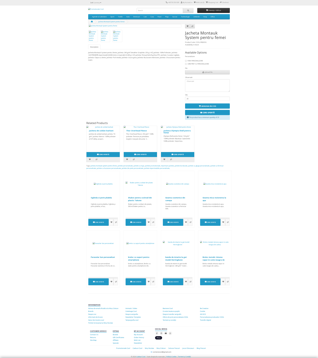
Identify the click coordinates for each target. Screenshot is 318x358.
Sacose (174, 17)
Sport (112, 17)
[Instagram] (161, 333)
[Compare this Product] (192, 26)
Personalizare (190, 56)
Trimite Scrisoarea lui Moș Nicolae (100, 323)
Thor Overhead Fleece (136, 130)
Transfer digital (205, 320)
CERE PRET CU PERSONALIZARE (198, 64)
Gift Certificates (118, 337)
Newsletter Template (133, 317)
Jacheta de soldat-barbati (101, 130)
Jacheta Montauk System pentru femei (111, 22)
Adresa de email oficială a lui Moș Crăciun (103, 308)
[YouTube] (166, 333)
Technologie (185, 17)
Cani (145, 17)
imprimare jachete (167, 166)
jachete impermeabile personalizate (157, 168)
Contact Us (94, 334)
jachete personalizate (125, 166)
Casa (152, 17)
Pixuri (159, 17)
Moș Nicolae (149, 348)
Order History (139, 337)
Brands (90, 311)
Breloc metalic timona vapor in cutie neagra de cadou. (214, 260)
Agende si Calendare (99, 17)
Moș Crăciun (161, 348)
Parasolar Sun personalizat (103, 257)
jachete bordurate (181, 166)
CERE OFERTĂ (208, 112)
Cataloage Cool (131, 311)
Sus (159, 338)
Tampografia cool (131, 320)
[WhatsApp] (170, 333)
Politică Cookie (171, 357)
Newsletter (138, 343)
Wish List (137, 340)
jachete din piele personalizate (132, 168)
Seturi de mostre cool (96, 320)
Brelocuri (136, 17)
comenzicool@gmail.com (162, 352)
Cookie (202, 311)
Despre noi (92, 314)
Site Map (93, 340)
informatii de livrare (95, 317)
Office (213, 17)
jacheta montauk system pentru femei (103, 166)
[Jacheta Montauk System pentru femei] (134, 25)
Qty (186, 95)
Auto (128, 17)
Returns (93, 337)
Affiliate (115, 340)
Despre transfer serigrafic (172, 314)
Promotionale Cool (123, 348)
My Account (138, 334)
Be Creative (204, 308)
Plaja (167, 17)
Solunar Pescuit (174, 348)
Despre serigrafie (131, 314)
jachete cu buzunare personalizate (109, 168)
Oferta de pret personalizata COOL (175, 317)
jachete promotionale (152, 166)
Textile (120, 17)
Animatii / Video (131, 308)
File (186, 68)
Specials (116, 343)
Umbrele (196, 17)
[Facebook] (157, 333)
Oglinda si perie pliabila (101, 198)
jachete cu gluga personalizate (199, 166)
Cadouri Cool (137, 348)
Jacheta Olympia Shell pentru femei (177, 131)
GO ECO (203, 314)
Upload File (208, 72)
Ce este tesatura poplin (171, 311)
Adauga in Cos (208, 106)
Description (94, 47)
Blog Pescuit (201, 348)
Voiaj (205, 17)
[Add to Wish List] (187, 26)
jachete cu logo (139, 166)
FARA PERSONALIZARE (195, 61)
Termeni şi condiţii (169, 320)
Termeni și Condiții (184, 357)
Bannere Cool (168, 308)
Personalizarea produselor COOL (212, 317)
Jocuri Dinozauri (188, 348)
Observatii (188, 77)
